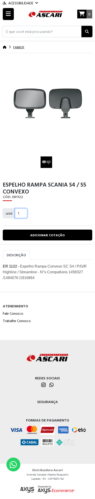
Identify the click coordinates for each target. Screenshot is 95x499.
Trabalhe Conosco (17, 320)
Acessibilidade (20, 3)
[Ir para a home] (47, 357)
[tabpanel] (47, 274)
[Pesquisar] (86, 31)
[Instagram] (43, 385)
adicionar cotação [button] (47, 235)
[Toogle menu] (8, 14)
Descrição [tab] (16, 255)
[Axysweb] (27, 490)
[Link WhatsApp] (13, 464)
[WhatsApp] (51, 385)
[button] (42, 31)
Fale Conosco (13, 313)
